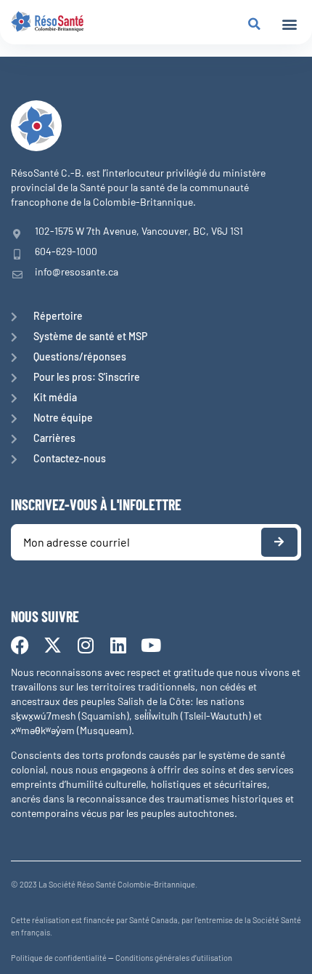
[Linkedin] (118, 645)
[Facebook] (20, 645)
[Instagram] (85, 645)
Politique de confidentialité (59, 957)
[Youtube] (150, 645)
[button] (289, 24)
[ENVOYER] (279, 542)
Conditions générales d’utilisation (173, 957)
